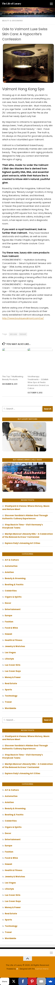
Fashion (9, 621)
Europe (8, 615)
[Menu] (51, 3)
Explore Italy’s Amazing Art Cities (22, 543)
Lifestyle (9, 658)
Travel (8, 702)
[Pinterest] (32, 981)
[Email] (41, 981)
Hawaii (8, 634)
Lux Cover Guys (13, 671)
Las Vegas (10, 652)
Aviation (9, 572)
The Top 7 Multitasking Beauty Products (12, 378)
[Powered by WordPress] (17, 969)
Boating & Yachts (14, 584)
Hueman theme (41, 969)
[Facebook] (23, 981)
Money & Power (13, 677)
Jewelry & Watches (15, 646)
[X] (13, 981)
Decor (8, 603)
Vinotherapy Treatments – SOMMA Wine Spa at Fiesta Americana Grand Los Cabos (38, 382)
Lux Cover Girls (12, 665)
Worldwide (10, 708)
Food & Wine (11, 627)
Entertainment (13, 609)
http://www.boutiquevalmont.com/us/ (23, 318)
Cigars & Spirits (13, 597)
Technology (11, 695)
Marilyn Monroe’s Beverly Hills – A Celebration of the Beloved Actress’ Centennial (27, 535)
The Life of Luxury (11, 3)
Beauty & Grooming (12, 20)
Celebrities (11, 590)
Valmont (23, 334)
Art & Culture (12, 560)
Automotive (11, 566)
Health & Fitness (13, 640)
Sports (8, 689)
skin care (13, 334)
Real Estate (11, 683)
